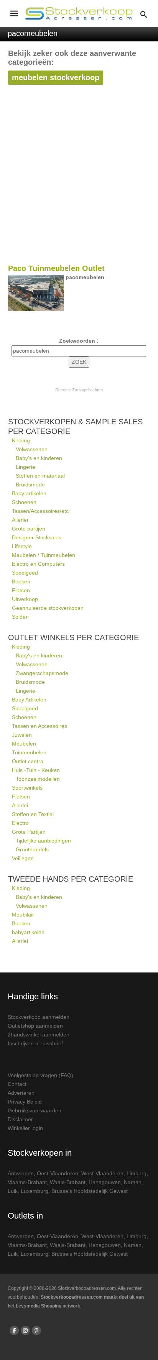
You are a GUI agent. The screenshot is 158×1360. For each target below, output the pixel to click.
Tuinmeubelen (29, 752)
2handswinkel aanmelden (38, 1034)
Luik (13, 1191)
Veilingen (23, 858)
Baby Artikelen (29, 699)
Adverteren (21, 1093)
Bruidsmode (30, 484)
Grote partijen (28, 529)
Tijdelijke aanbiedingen (43, 841)
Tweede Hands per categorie (70, 879)
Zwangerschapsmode (42, 673)
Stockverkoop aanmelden (38, 1017)
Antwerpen (21, 1173)
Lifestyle (22, 546)
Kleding (21, 440)
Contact (17, 1084)
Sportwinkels (27, 788)
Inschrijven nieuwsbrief (35, 1043)
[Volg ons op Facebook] (14, 1330)
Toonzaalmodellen (38, 779)
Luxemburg (34, 1191)
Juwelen (22, 735)
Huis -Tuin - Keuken (36, 770)
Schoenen (24, 502)
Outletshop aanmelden (35, 1026)
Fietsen (21, 590)
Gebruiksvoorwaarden (34, 1110)
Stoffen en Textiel (33, 814)
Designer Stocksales (36, 537)
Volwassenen (32, 449)
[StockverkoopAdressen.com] (79, 13)
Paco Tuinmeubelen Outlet (56, 268)
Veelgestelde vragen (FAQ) (40, 1075)
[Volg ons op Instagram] (25, 1330)
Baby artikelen (29, 493)
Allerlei (20, 520)
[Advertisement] (79, 179)
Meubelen (24, 744)
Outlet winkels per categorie (73, 637)
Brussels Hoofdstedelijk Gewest (89, 1191)
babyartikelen (28, 932)
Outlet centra (27, 761)
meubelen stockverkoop (55, 77)
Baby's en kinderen (39, 458)
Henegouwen (105, 1182)
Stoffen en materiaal (40, 476)
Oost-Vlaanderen (57, 1173)
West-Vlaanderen (102, 1173)
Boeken (21, 581)
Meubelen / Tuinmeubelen (43, 555)
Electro (20, 823)
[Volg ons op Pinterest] (36, 1330)
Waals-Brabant (68, 1182)
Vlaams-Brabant (27, 1182)
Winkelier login (25, 1128)
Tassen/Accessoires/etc (40, 511)
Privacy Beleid (25, 1102)
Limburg (136, 1173)
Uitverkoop (25, 599)
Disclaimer (20, 1119)
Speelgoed (25, 573)
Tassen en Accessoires (39, 726)
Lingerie (25, 467)
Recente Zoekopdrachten (79, 390)
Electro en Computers (38, 564)
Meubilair (23, 915)
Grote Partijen (29, 832)
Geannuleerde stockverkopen (48, 608)
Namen (133, 1182)
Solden (20, 617)
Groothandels (32, 849)
